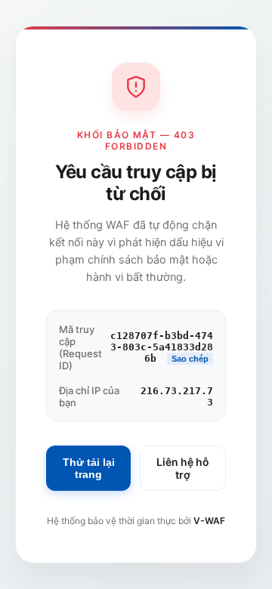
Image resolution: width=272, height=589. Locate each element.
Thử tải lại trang (89, 468)
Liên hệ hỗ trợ (182, 468)
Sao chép (190, 358)
